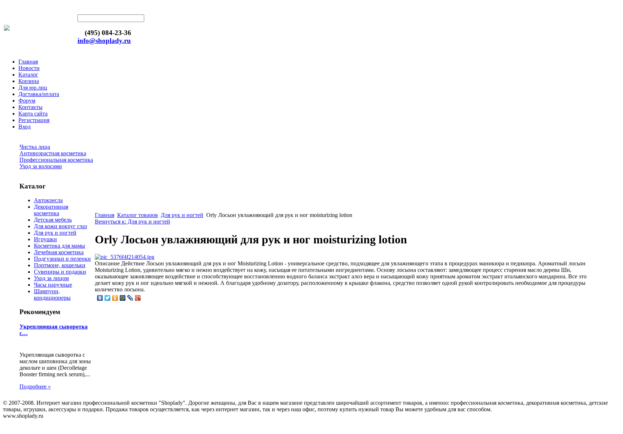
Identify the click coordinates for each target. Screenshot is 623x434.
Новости (29, 68)
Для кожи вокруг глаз (60, 226)
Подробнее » (35, 386)
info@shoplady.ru (104, 40)
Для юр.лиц (32, 87)
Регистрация (33, 120)
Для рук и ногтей (55, 233)
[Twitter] (107, 298)
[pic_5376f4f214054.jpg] (124, 257)
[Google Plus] (138, 298)
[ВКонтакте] (100, 298)
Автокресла (48, 200)
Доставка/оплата (38, 94)
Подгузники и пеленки (62, 259)
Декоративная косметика (51, 210)
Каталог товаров (137, 215)
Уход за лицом (51, 278)
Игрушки (45, 239)
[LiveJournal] (130, 298)
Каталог (28, 74)
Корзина (28, 81)
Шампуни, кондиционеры (52, 294)
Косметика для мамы (59, 246)
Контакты (30, 107)
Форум (26, 100)
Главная (28, 61)
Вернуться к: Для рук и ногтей (132, 221)
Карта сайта (33, 113)
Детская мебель (53, 220)
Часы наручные (53, 285)
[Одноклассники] (115, 298)
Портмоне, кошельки (59, 265)
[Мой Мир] (123, 298)
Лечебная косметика (59, 252)
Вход (24, 126)
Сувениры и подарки (60, 272)
